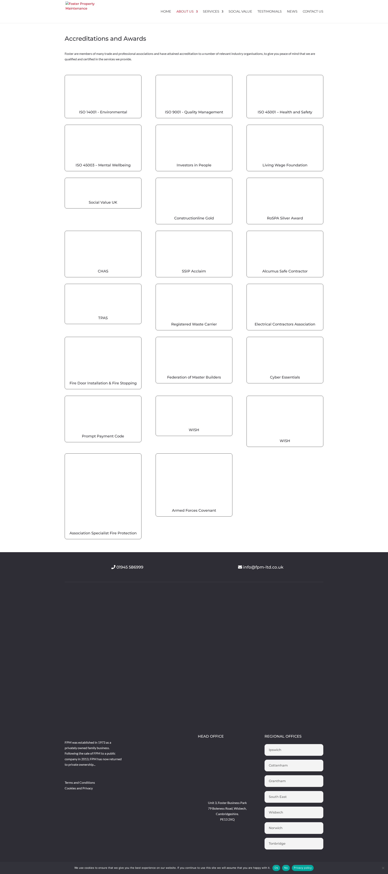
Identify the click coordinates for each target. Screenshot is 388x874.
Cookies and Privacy (79, 788)
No (286, 867)
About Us (185, 11)
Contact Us (313, 11)
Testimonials (269, 11)
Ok (276, 867)
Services (211, 11)
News (292, 11)
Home (166, 11)
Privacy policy (303, 867)
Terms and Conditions (80, 782)
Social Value (240, 11)
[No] (383, 868)
